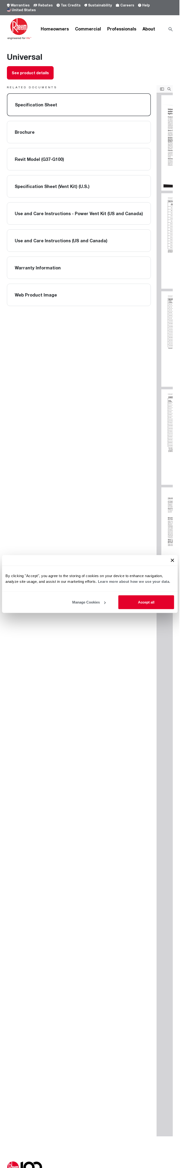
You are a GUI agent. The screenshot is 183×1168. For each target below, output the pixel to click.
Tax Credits (71, 5)
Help (146, 5)
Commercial (88, 28)
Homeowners (55, 28)
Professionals (121, 28)
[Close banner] (172, 560)
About (148, 28)
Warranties (20, 5)
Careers (127, 5)
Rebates (45, 5)
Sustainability (100, 5)
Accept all (146, 602)
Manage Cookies (86, 602)
